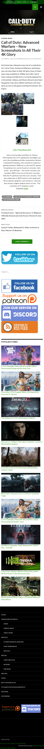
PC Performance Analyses (14, 642)
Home (3, 615)
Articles (4, 637)
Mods (3, 678)
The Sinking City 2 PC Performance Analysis (18, 418)
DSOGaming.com (38, 746)
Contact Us (13, 743)
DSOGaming (5, 739)
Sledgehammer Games (11, 199)
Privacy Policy (21, 743)
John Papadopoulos (22, 59)
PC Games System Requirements (13, 687)
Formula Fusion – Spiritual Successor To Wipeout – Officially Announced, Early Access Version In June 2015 (21, 214)
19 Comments (36, 59)
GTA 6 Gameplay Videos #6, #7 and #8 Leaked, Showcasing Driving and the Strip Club (19, 367)
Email (26, 188)
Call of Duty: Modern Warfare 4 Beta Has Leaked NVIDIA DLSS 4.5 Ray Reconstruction (19, 572)
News (6, 624)
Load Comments (22, 241)
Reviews (7, 664)
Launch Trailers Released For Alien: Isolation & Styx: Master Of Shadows (20, 227)
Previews (7, 669)
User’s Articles (9, 660)
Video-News (8, 633)
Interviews (5, 696)
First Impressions (10, 646)
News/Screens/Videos (9, 619)
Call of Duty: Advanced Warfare (27, 196)
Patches (4, 673)
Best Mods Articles (8, 682)
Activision (7, 196)
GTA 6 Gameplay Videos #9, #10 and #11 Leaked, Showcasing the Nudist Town (20, 520)
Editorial (4, 692)
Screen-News (6, 38)
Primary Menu (41, 7)
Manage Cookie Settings (8, 748)
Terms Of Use (4, 743)
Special (4, 655)
